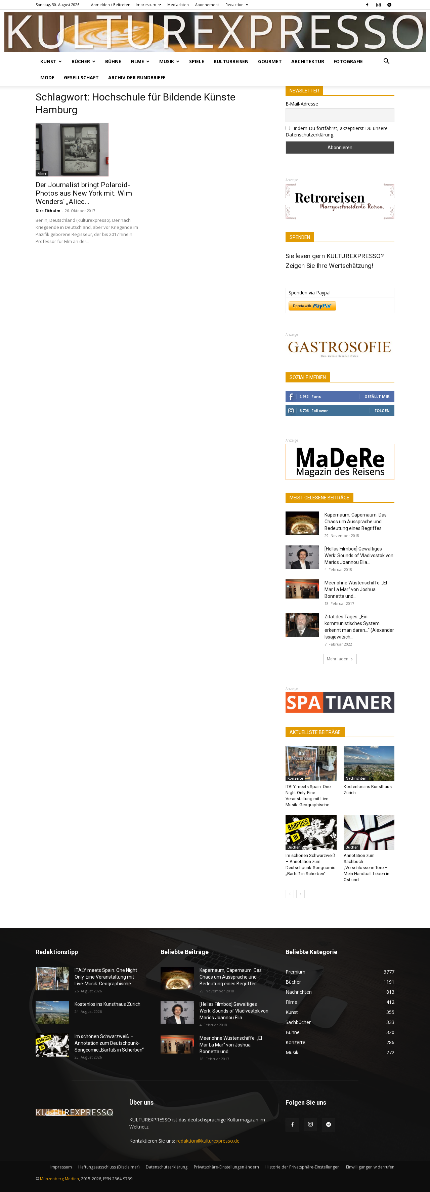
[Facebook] (367, 4)
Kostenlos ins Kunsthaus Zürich (107, 1004)
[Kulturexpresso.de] (215, 32)
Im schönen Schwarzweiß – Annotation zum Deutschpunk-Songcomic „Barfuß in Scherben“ (109, 1043)
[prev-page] (290, 894)
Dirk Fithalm (48, 210)
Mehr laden (337, 659)
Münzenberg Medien (59, 1179)
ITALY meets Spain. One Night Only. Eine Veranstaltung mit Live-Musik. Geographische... (106, 977)
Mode (47, 77)
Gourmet (270, 61)
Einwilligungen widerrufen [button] (370, 1167)
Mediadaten (178, 4)
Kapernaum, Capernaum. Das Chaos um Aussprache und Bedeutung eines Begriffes (356, 521)
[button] (386, 62)
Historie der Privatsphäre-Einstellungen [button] (302, 1167)
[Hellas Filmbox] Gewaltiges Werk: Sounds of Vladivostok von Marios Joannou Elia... (359, 555)
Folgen (382, 410)
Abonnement (207, 4)
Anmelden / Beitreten (110, 4)
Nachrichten (356, 778)
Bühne (113, 61)
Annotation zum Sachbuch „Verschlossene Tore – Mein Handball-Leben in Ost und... (366, 867)
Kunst (48, 61)
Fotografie (348, 61)
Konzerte (295, 778)
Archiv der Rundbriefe (137, 77)
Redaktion (234, 4)
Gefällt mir (377, 396)
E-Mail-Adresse (302, 103)
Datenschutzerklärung (166, 1167)
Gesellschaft (81, 77)
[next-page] (300, 894)
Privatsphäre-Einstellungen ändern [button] (226, 1167)
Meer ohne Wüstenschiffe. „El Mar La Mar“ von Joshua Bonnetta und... (356, 589)
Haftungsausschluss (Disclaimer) (108, 1167)
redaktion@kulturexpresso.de (208, 1141)
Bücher (81, 61)
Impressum (146, 4)
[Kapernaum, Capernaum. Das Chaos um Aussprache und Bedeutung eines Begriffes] (302, 523)
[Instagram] (378, 4)
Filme (137, 61)
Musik (166, 61)
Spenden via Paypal (310, 292)
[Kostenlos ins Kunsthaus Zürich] (369, 763)
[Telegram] (389, 4)
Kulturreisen (231, 61)
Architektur (307, 61)
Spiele (196, 61)
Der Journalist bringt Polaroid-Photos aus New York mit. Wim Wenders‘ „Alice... (84, 193)
